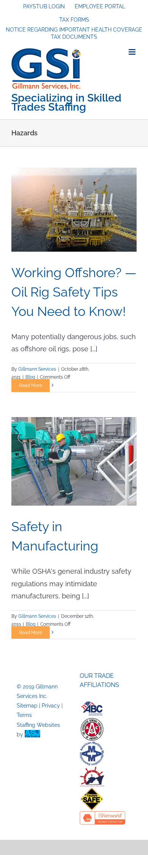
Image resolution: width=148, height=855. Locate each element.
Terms (24, 715)
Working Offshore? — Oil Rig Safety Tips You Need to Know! (74, 292)
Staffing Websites (38, 725)
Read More (30, 385)
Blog (30, 377)
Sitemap (27, 706)
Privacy (51, 706)
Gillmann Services (37, 369)
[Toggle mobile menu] (133, 52)
